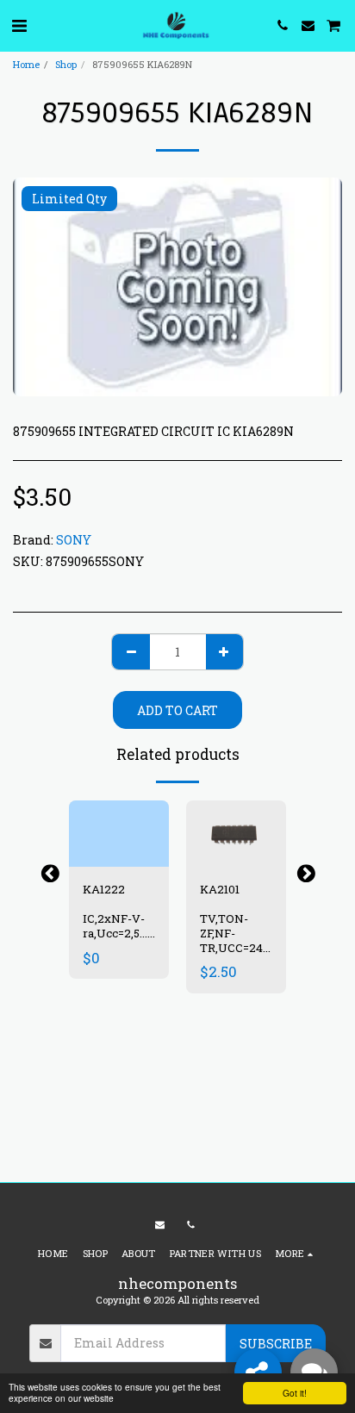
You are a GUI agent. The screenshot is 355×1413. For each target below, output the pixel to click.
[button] (19, 25)
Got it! (295, 1392)
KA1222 (104, 889)
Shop (66, 64)
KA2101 (220, 889)
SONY (73, 540)
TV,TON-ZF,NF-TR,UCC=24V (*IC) (235, 940)
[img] (119, 833)
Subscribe (276, 1343)
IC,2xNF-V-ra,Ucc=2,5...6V (123, 926)
